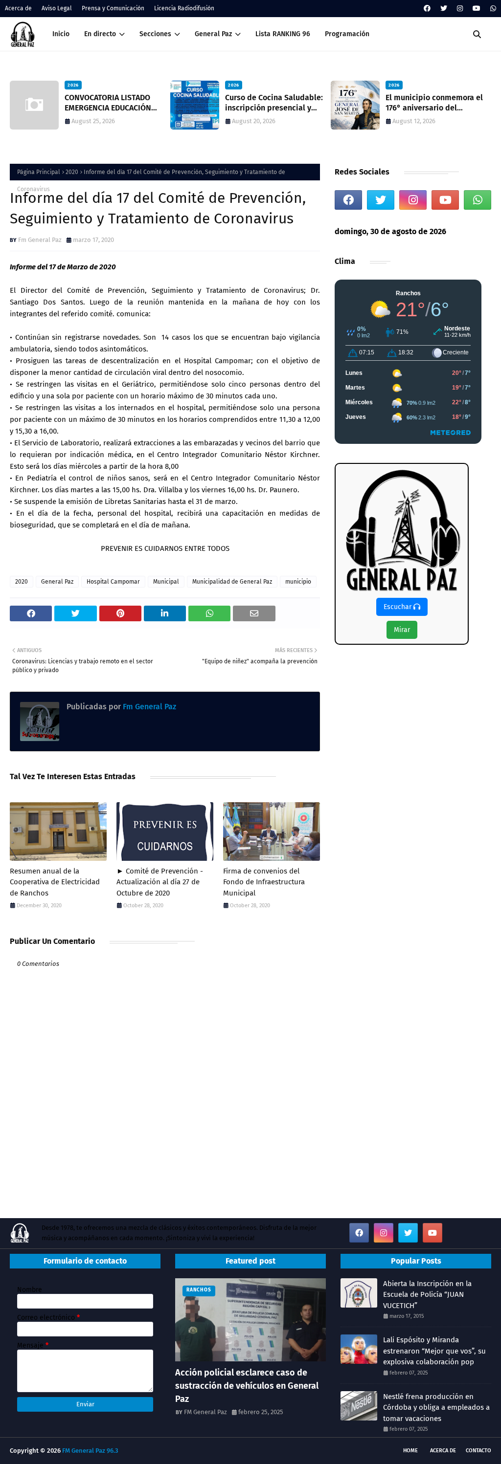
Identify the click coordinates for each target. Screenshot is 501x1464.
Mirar (402, 630)
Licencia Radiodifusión (184, 8)
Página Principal (38, 172)
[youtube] (476, 8)
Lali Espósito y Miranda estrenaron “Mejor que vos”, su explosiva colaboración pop (434, 1350)
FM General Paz (205, 1412)
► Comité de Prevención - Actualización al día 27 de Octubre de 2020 (159, 882)
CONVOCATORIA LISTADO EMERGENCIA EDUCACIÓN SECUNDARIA (108, 103)
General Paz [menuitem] (213, 34)
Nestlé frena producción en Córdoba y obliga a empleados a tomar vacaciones (436, 1407)
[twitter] (444, 8)
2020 (72, 172)
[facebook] (427, 8)
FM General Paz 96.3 (90, 1450)
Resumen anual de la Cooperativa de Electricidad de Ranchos (55, 882)
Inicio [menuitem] (60, 34)
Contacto (478, 1450)
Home (410, 1450)
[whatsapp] (492, 8)
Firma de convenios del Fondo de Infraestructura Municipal (264, 882)
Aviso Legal (57, 8)
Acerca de (18, 8)
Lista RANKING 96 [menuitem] (282, 34)
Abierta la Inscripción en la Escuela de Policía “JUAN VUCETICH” (427, 1294)
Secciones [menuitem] (155, 34)
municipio (298, 581)
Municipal (166, 581)
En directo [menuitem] (100, 34)
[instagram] (460, 8)
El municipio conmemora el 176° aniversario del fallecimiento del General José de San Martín (434, 103)
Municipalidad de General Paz (232, 581)
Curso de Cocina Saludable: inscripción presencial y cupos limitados (274, 103)
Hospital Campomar (113, 581)
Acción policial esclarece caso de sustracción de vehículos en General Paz (247, 1385)
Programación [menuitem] (347, 34)
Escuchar (398, 607)
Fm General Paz (40, 239)
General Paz (57, 581)
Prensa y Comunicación (113, 8)
